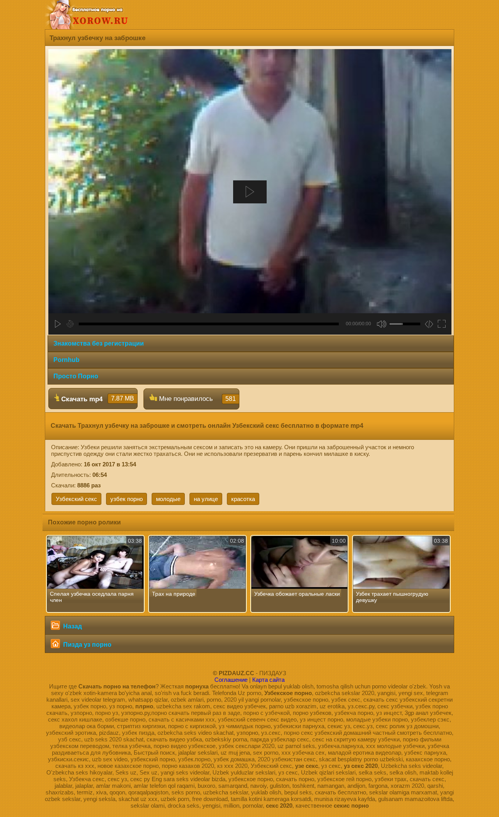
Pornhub (66, 359)
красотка (243, 499)
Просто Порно (75, 376)
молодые (168, 499)
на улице (206, 499)
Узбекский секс (76, 499)
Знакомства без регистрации (98, 343)
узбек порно (126, 499)
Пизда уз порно (86, 644)
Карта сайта (268, 679)
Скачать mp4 (96, 399)
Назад (72, 626)
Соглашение (231, 679)
